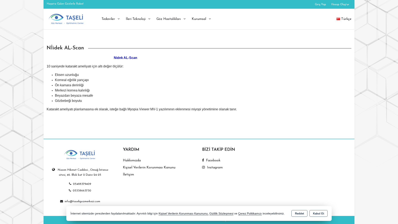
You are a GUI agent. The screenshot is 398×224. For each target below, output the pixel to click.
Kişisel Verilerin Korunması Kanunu (149, 167)
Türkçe (346, 19)
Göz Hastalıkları (169, 19)
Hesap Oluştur (340, 4)
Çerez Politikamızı (250, 213)
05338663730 (82, 190)
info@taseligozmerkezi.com (82, 201)
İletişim (128, 174)
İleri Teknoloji (136, 19)
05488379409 (82, 184)
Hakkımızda (132, 160)
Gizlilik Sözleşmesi (221, 213)
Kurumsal (199, 19)
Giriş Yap (320, 4)
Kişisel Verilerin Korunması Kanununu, (184, 213)
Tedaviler (109, 19)
